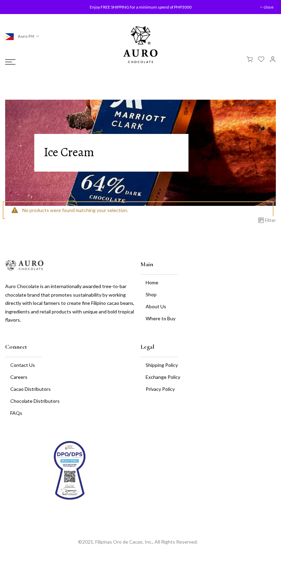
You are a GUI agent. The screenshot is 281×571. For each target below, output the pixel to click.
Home (152, 282)
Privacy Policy (160, 389)
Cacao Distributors (30, 389)
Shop (151, 294)
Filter (270, 220)
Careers (18, 377)
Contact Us (22, 365)
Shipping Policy (162, 365)
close (16, 7)
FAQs (16, 413)
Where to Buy (160, 318)
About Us (156, 306)
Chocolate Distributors (35, 401)
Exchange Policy (163, 377)
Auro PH (25, 36)
